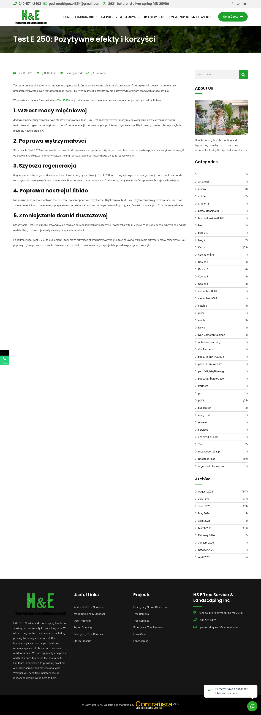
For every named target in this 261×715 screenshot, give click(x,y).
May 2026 (204, 513)
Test (200, 444)
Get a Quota (230, 16)
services (203, 429)
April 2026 (204, 520)
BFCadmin (50, 73)
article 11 (203, 203)
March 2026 (205, 528)
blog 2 (201, 240)
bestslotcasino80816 (210, 211)
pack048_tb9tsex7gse (211, 378)
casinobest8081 (207, 291)
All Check (204, 181)
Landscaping (84, 17)
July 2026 (203, 498)
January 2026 (206, 542)
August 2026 (205, 491)
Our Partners (205, 349)
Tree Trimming (82, 620)
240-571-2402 (30, 3)
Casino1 (203, 262)
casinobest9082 (207, 298)
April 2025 (204, 557)
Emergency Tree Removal (119, 17)
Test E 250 (63, 100)
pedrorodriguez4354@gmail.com (74, 3)
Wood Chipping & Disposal (89, 614)
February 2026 (206, 535)
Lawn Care (139, 634)
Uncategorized (73, 73)
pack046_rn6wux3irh (210, 364)
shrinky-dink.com (208, 437)
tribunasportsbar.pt (209, 451)
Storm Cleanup (82, 641)
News (201, 327)
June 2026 (204, 506)
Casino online (206, 254)
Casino (202, 247)
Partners (203, 386)
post (200, 393)
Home (67, 17)
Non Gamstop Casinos (211, 335)
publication (204, 407)
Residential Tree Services (88, 607)
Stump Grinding (83, 627)
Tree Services (153, 17)
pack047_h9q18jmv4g (211, 371)
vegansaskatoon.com (211, 466)
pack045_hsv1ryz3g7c (211, 356)
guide (201, 313)
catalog (202, 305)
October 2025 (206, 550)
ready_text (204, 415)
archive (202, 189)
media (201, 320)
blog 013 (203, 232)
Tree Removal (141, 614)
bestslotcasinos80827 (211, 218)
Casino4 (203, 283)
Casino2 (203, 269)
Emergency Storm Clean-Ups (190, 17)
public (201, 400)
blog (200, 225)
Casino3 (203, 276)
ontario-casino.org (209, 342)
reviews (202, 422)
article (202, 196)
